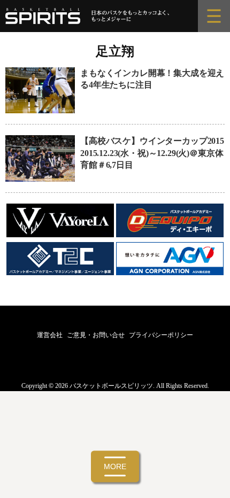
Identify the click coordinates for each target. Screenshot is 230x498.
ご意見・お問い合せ (96, 335)
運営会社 (50, 335)
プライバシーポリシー (161, 335)
